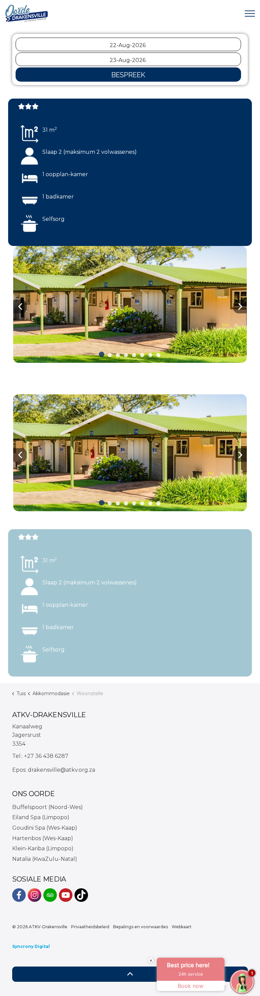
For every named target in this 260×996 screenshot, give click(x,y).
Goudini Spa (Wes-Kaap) (44, 828)
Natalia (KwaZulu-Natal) (44, 859)
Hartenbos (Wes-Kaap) (42, 838)
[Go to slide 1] (101, 354)
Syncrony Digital (31, 946)
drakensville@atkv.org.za (61, 770)
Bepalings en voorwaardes (140, 926)
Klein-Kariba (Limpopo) (42, 848)
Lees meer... (35, 680)
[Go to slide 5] (134, 355)
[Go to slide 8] (158, 355)
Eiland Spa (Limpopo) (40, 817)
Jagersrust (26, 735)
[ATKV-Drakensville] (26, 13)
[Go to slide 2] (110, 355)
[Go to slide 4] (126, 355)
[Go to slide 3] (118, 355)
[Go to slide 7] (150, 355)
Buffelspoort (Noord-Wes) (47, 807)
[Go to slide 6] (142, 355)
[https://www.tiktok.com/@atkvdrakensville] (81, 895)
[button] (130, 304)
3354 (18, 744)
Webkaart (182, 926)
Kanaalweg (27, 726)
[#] (19, 895)
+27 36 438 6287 (46, 756)
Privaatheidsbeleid (90, 926)
